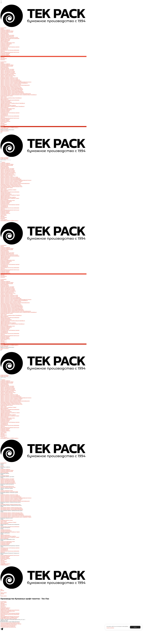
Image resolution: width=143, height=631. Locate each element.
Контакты (2, 125)
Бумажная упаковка (5, 53)
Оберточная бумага (5, 40)
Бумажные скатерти (5, 44)
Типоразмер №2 (4, 49)
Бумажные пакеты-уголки (6, 95)
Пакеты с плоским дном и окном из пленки (10, 84)
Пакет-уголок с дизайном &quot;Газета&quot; (11, 97)
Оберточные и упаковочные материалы (9, 38)
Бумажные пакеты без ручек (7, 36)
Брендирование (4, 33)
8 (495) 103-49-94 (4, 128)
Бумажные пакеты (4, 34)
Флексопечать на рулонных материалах (9, 50)
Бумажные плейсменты (6, 43)
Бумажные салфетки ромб (6, 32)
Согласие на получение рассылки (8, 624)
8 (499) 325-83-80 (4, 618)
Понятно (135, 627)
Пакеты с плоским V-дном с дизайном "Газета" (11, 181)
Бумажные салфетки (5, 29)
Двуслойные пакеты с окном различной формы (11, 89)
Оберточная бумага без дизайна (8, 105)
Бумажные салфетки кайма (6, 30)
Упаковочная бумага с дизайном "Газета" (10, 195)
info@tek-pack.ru (14, 127)
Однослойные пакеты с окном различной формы (12, 92)
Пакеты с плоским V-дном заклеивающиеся (10, 80)
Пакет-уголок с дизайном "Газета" (8, 189)
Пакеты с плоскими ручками (7, 70)
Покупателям (3, 124)
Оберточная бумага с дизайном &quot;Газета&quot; (12, 106)
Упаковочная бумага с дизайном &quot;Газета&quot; (12, 103)
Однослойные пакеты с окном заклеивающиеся (11, 91)
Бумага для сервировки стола (7, 42)
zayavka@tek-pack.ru (5, 127)
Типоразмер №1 (4, 47)
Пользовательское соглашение (7, 625)
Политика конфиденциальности (8, 627)
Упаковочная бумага (5, 39)
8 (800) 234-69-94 (4, 130)
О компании (3, 61)
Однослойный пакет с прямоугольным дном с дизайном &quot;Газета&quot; (18, 94)
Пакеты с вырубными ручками (7, 71)
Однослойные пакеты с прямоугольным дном (11, 90)
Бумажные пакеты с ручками (7, 35)
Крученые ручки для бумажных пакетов (9, 46)
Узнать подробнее (110, 627)
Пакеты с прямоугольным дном (7, 75)
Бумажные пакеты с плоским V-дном (9, 37)
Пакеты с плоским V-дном (6, 76)
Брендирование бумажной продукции (9, 52)
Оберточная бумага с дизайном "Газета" (9, 198)
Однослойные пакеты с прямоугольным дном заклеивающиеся (15, 93)
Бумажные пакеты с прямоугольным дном (10, 86)
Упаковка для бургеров (6, 102)
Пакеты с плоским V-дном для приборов (10, 79)
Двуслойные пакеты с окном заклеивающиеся (11, 88)
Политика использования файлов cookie (10, 622)
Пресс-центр (3, 122)
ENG (1, 131)
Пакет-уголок (3, 96)
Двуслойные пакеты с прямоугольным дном (11, 87)
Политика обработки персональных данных (10, 623)
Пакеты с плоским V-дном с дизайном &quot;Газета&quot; (14, 83)
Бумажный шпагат (4, 45)
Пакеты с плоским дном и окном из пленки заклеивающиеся (15, 85)
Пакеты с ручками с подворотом (8, 73)
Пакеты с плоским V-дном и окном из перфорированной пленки (15, 81)
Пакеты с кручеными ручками (7, 72)
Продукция (3, 606)
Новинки (2, 51)
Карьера (2, 123)
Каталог (2, 62)
